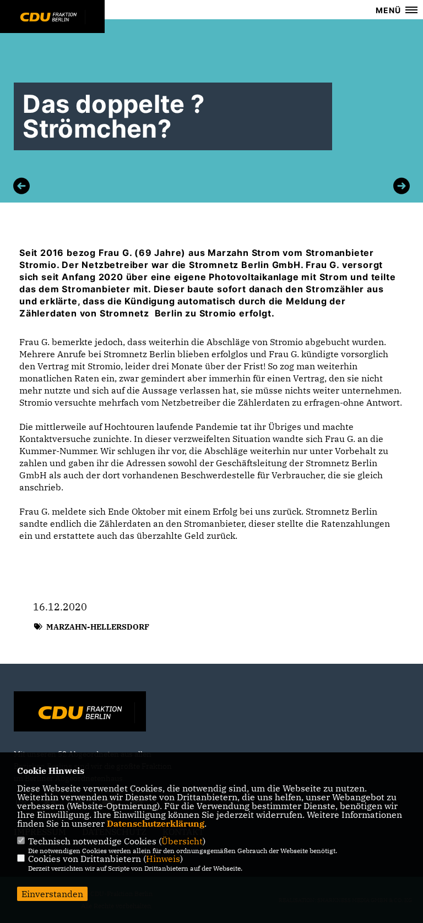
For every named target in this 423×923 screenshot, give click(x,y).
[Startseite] (80, 712)
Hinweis (163, 858)
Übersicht (182, 840)
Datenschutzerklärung (155, 823)
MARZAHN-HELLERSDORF (97, 627)
